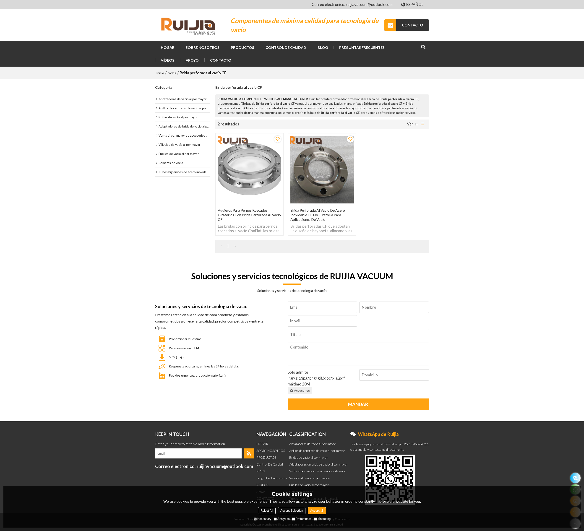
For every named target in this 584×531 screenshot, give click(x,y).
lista (417, 124)
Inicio (160, 73)
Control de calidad (286, 47)
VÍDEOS (167, 60)
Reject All (267, 510)
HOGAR (167, 47)
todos (172, 73)
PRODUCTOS (242, 47)
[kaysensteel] (575, 478)
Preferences (304, 519)
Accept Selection (291, 510)
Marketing (324, 519)
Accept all (316, 510)
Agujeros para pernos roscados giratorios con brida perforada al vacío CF (249, 214)
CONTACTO (412, 25)
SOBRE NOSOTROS (202, 47)
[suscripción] (249, 453)
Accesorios (302, 390)
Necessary (264, 519)
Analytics (283, 519)
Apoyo (192, 60)
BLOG (323, 47)
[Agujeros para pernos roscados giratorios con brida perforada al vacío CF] (249, 169)
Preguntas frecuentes (362, 47)
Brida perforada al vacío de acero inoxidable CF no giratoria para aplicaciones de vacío (317, 214)
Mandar (358, 404)
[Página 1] (221, 245)
